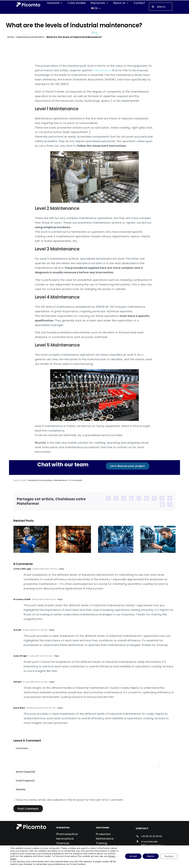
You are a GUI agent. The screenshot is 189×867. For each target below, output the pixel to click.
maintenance (102, 70)
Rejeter (150, 856)
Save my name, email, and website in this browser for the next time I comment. (70, 800)
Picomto (40, 442)
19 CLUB (17, 630)
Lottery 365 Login (22, 569)
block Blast (19, 708)
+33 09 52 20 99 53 (151, 836)
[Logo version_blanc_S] (28, 4)
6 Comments (75, 480)
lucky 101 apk (20, 656)
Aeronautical (65, 838)
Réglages (169, 856)
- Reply (60, 569)
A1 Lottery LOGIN (21, 599)
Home (10, 37)
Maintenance (60, 480)
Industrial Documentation (30, 37)
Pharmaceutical (67, 834)
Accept (133, 856)
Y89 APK (17, 682)
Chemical (62, 843)
